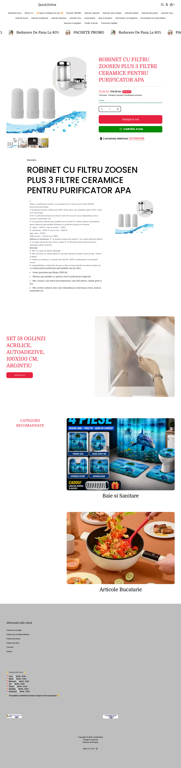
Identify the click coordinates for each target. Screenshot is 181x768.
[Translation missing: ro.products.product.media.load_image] (12, 143)
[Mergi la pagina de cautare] (162, 5)
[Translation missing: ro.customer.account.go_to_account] (166, 5)
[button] (162, 5)
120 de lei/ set (19, 375)
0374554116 (136, 138)
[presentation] (46, 96)
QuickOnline (47, 5)
